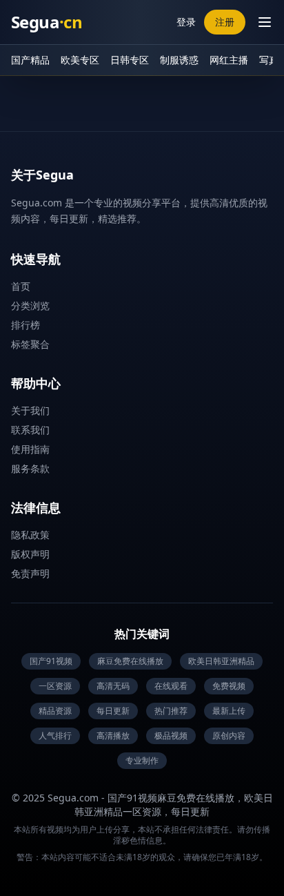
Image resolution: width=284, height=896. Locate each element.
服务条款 (30, 468)
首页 (20, 286)
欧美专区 (80, 59)
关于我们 (30, 410)
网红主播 (229, 59)
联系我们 (30, 429)
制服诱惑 (179, 59)
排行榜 (25, 324)
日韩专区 (129, 59)
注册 (224, 21)
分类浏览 (30, 305)
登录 (186, 21)
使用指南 (30, 449)
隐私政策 (30, 534)
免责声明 (30, 573)
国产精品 (30, 59)
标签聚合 (30, 344)
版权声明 (30, 554)
